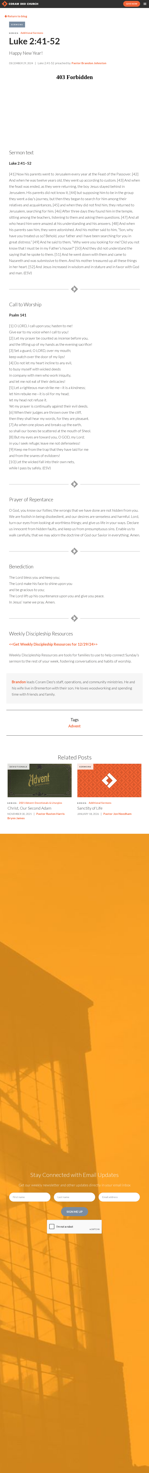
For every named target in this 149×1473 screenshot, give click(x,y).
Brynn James (16, 818)
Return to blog (16, 16)
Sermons (17, 24)
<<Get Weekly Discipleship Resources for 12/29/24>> (53, 644)
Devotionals (18, 767)
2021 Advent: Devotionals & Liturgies (40, 802)
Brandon (19, 682)
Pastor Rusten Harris (50, 813)
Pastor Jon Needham (117, 813)
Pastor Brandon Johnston (89, 63)
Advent (74, 726)
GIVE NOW (131, 3)
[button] (145, 4)
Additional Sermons (32, 32)
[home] (20, 4)
